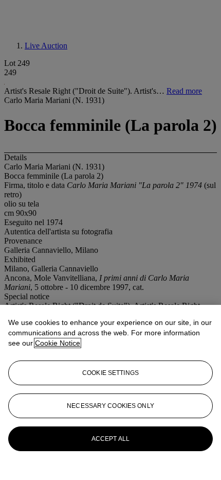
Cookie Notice (57, 343)
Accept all (110, 438)
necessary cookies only (110, 405)
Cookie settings (110, 372)
